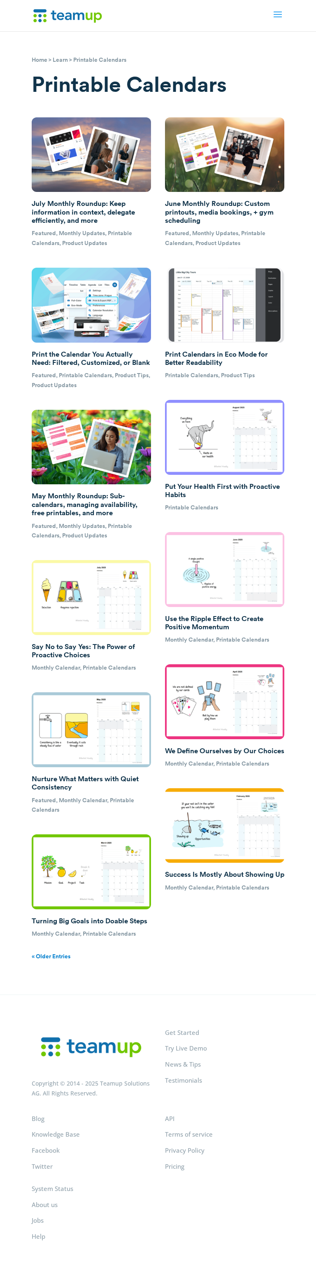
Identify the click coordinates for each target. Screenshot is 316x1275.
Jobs (38, 1220)
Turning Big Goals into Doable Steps (89, 920)
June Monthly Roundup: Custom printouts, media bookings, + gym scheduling (219, 212)
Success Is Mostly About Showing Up (224, 874)
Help (38, 1236)
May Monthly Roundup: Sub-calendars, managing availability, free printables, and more (84, 504)
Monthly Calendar (56, 667)
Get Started (182, 1032)
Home (39, 60)
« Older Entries (51, 956)
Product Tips (132, 375)
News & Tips (183, 1064)
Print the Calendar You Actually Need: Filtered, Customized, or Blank (91, 358)
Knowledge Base (56, 1134)
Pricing (174, 1166)
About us (45, 1204)
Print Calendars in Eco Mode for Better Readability (216, 358)
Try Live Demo (186, 1048)
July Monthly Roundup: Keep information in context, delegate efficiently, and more (83, 212)
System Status (52, 1188)
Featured (44, 233)
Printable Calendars (85, 375)
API (169, 1118)
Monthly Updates (82, 233)
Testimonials (183, 1080)
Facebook (46, 1150)
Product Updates (84, 243)
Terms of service (189, 1134)
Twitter (42, 1166)
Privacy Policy (184, 1150)
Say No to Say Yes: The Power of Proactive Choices (83, 650)
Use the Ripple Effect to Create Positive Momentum (214, 622)
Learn (60, 60)
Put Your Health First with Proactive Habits (222, 490)
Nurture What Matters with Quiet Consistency (85, 783)
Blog (38, 1118)
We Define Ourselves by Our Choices (224, 750)
